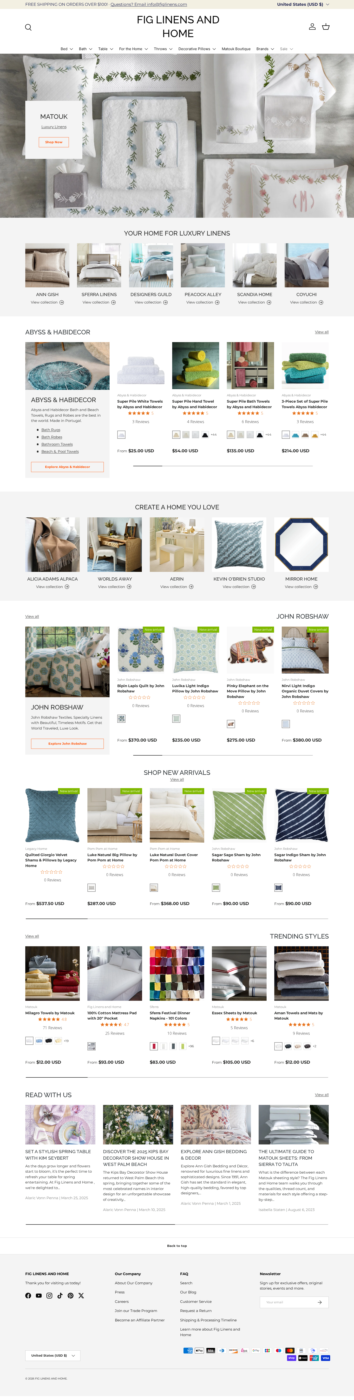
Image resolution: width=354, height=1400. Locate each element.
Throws (160, 49)
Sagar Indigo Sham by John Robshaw (300, 857)
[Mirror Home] (301, 544)
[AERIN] (177, 544)
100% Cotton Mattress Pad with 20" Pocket (112, 1016)
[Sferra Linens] (99, 265)
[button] (326, 26)
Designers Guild (151, 294)
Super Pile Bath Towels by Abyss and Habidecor (249, 404)
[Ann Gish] (47, 265)
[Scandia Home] (255, 265)
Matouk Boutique (236, 49)
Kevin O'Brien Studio (239, 579)
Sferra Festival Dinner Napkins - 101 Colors (170, 1016)
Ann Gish (47, 294)
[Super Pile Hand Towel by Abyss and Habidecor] (195, 365)
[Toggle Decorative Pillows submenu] (214, 49)
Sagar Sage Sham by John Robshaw (236, 857)
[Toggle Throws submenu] (171, 49)
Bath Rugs (50, 429)
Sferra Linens (99, 294)
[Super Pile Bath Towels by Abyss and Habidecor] (250, 365)
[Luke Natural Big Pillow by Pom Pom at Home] (114, 815)
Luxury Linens (53, 126)
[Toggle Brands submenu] (272, 49)
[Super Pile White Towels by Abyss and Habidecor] (140, 365)
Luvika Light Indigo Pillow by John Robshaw (195, 688)
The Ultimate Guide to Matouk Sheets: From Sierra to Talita (286, 1158)
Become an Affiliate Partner (140, 1320)
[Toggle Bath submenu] (90, 49)
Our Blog (188, 1292)
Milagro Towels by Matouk (50, 1013)
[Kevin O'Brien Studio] (239, 544)
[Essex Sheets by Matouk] (239, 973)
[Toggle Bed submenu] (71, 49)
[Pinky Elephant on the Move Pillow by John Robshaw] (250, 650)
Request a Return (196, 1310)
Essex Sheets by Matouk (234, 1013)
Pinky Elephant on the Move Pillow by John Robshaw (248, 691)
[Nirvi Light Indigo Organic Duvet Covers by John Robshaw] (305, 650)
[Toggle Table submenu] (111, 49)
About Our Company (133, 1283)
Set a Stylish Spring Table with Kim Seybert (58, 1155)
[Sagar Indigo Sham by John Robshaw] (301, 815)
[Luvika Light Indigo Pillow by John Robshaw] (195, 650)
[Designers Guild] (151, 265)
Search (186, 1283)
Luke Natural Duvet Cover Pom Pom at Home (174, 857)
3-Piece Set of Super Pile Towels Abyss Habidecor (305, 404)
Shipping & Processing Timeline (208, 1320)
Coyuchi (306, 294)
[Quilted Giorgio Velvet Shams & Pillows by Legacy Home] (52, 815)
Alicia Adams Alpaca (52, 579)
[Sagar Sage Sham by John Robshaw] (239, 815)
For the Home (130, 49)
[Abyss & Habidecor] (67, 366)
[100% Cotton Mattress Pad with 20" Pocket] (114, 973)
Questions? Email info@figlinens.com (149, 4)
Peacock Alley (203, 294)
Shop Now (53, 142)
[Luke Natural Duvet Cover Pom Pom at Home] (177, 815)
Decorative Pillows (194, 49)
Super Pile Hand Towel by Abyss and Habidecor (194, 404)
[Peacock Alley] (203, 265)
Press (120, 1292)
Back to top (177, 1246)
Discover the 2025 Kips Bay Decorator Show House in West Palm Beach (136, 1158)
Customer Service (196, 1301)
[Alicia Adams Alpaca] (52, 544)
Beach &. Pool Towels (60, 451)
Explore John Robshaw (67, 743)
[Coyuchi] (307, 265)
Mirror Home (301, 579)
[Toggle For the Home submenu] (146, 49)
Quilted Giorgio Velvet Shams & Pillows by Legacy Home (51, 860)
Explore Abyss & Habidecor (67, 467)
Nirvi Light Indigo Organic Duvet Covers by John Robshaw (305, 691)
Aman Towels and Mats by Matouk (298, 1016)
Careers (122, 1301)
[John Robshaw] (67, 662)
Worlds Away (115, 579)
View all (322, 332)
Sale (284, 49)
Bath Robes (51, 437)
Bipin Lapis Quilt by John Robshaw (140, 688)
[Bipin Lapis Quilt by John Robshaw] (140, 650)
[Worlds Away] (114, 544)
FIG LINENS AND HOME (51, 1378)
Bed (64, 49)
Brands (262, 49)
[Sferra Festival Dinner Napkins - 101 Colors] (177, 973)
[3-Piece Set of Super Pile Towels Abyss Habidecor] (305, 365)
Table (103, 49)
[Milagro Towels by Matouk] (52, 973)
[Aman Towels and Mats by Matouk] (301, 973)
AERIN (177, 579)
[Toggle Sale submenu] (291, 49)
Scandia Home (254, 294)
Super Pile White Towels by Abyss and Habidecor (140, 404)
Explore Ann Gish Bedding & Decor (214, 1155)
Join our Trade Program (136, 1310)
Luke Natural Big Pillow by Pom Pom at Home (112, 857)
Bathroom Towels (57, 444)
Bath (83, 49)
